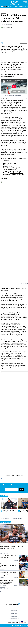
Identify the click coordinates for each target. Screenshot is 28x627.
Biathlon (2, 569)
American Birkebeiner (15, 171)
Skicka (21, 489)
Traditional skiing (5, 518)
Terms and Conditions (14, 618)
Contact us (14, 609)
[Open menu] (1, 2)
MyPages (19, 355)
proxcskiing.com (13, 326)
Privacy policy (14, 616)
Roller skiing (3, 552)
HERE (13, 475)
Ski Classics (3, 13)
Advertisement (14, 613)
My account (14, 610)
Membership (14, 612)
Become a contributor (14, 615)
